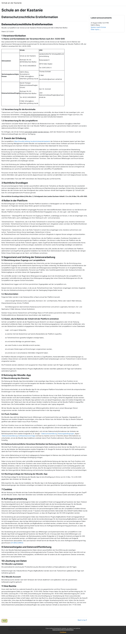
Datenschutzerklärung (49, 434)
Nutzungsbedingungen (66, 434)
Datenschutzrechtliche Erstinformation (63, 629)
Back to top (82, 620)
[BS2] (16, 543)
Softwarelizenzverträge (27, 436)
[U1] (12, 543)
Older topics (95, 29)
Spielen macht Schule (98, 27)
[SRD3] (20, 543)
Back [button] (4, 621)
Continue (63, 632)
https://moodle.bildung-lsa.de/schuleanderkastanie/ (32, 141)
